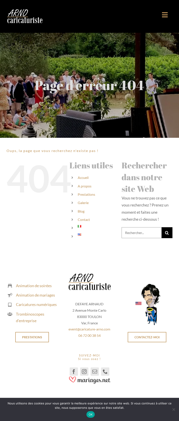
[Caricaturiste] (25, 11)
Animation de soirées (34, 285)
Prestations (86, 194)
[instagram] (84, 371)
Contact (84, 219)
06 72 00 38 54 (89, 335)
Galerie (83, 203)
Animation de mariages (35, 295)
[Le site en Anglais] (147, 285)
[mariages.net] (89, 377)
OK (91, 414)
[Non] (173, 409)
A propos (84, 186)
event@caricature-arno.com (89, 329)
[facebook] (74, 371)
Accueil (83, 177)
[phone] (105, 371)
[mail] (95, 371)
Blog (81, 211)
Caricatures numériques (36, 304)
